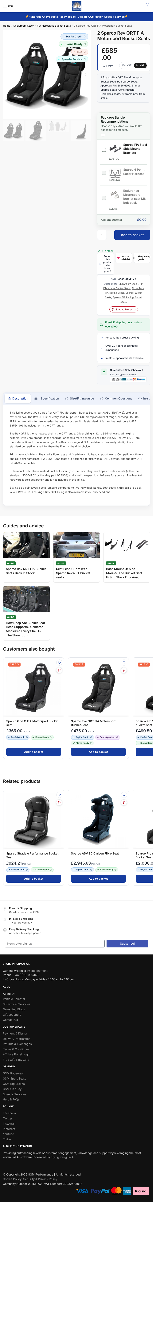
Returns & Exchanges (17, 1044)
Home (6, 25)
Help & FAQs (11, 1099)
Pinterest (9, 1129)
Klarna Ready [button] (42, 737)
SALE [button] (13, 664)
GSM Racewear (13, 1073)
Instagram (9, 1123)
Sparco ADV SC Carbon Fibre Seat (95, 853)
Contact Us (10, 1020)
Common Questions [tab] (118, 398)
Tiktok (7, 1139)
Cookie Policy (12, 1179)
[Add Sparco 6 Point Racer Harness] (104, 172)
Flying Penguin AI (62, 1157)
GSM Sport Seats (14, 1078)
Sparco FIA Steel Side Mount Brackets (135, 149)
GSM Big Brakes (14, 1084)
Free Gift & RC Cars (16, 1059)
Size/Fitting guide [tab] (82, 398)
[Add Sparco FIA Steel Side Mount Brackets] (104, 149)
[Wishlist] (59, 663)
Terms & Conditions (16, 1049)
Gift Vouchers (12, 1014)
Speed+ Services (14, 1094)
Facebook (9, 1113)
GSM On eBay (12, 1089)
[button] (74, 36)
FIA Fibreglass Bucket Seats (54, 25)
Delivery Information (16, 1039)
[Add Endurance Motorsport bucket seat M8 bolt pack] (104, 197)
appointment (39, 970)
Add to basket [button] (33, 751)
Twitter (7, 1118)
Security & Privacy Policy (40, 1179)
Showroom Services (16, 1004)
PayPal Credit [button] (18, 737)
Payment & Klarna (15, 1033)
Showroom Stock (23, 25)
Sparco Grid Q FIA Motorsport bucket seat (32, 723)
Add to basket (132, 235)
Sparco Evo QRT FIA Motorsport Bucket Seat (93, 723)
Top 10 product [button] (107, 737)
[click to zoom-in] (47, 74)
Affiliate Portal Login (16, 1054)
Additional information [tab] (47, 398)
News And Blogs (14, 1009)
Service (120, 16)
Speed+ (109, 16)
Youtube (8, 1134)
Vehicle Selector (14, 999)
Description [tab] (20, 398)
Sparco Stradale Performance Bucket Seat (32, 855)
